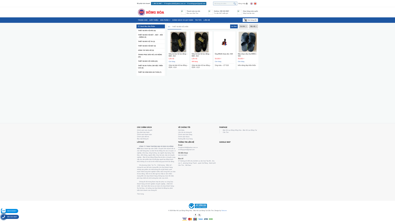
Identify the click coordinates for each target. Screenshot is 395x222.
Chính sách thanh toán (144, 134)
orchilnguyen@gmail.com (197, 3)
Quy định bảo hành (143, 132)
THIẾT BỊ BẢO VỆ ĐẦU (147, 30)
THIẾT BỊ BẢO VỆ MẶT (147, 46)
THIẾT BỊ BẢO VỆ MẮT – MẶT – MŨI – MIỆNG (150, 36)
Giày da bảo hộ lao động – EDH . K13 (201, 55)
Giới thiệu (181, 130)
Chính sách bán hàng (185, 134)
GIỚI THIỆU (153, 20)
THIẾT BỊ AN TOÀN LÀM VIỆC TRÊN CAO (150, 67)
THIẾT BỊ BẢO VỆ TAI (146, 41)
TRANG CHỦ (143, 20)
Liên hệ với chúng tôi (185, 132)
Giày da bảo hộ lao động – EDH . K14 (178, 55)
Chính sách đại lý (183, 136)
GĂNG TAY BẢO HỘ (146, 50)
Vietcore (224, 210)
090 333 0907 (158, 3)
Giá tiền (243, 26)
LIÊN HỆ (207, 20)
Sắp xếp (253, 26)
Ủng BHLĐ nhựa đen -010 (224, 54)
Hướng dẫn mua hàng (185, 139)
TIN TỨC (198, 20)
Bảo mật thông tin (143, 139)
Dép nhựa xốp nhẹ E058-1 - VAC (247, 55)
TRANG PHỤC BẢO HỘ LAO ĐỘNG (150, 56)
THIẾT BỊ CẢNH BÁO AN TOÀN (149, 72)
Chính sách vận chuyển (144, 130)
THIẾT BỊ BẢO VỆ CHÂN (148, 61)
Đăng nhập (242, 3)
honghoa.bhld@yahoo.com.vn (175, 3)
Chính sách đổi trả (143, 136)
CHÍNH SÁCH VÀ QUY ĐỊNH (182, 20)
